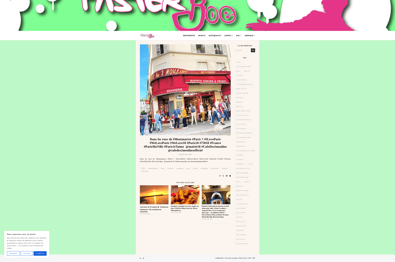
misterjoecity (243, 168)
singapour (241, 213)
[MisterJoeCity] (197, 15)
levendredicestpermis (247, 151)
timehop (240, 230)
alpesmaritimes (244, 66)
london (239, 159)
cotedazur (241, 80)
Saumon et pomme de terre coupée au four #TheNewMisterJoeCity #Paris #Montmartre (185, 208)
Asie (238, 35)
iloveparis (171, 168)
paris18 (195, 168)
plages (239, 199)
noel (238, 182)
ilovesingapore (244, 133)
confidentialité (219, 258)
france (162, 168)
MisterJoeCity (215, 35)
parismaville (215, 168)
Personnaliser (13, 253)
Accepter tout (40, 253)
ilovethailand (243, 137)
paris (188, 168)
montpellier (242, 177)
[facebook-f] (140, 258)
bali (238, 71)
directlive (241, 89)
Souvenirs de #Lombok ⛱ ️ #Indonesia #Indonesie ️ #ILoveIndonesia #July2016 (154, 209)
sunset (239, 217)
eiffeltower (242, 93)
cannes (239, 75)
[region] (26, 244)
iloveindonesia (243, 120)
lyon (250, 164)
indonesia (241, 142)
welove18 (224, 168)
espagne (240, 97)
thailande (241, 226)
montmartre (180, 168)
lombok (239, 155)
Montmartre (189, 35)
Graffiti (202, 35)
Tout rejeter (26, 253)
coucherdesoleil (244, 84)
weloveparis (144, 171)
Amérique (249, 35)
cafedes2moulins (153, 168)
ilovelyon (241, 124)
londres (240, 164)
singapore (241, 208)
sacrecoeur (242, 204)
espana (239, 102)
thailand (240, 221)
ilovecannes (242, 115)
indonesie (241, 146)
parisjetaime (204, 168)
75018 (143, 168)
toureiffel (241, 235)
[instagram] (143, 258)
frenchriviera (243, 111)
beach (247, 71)
